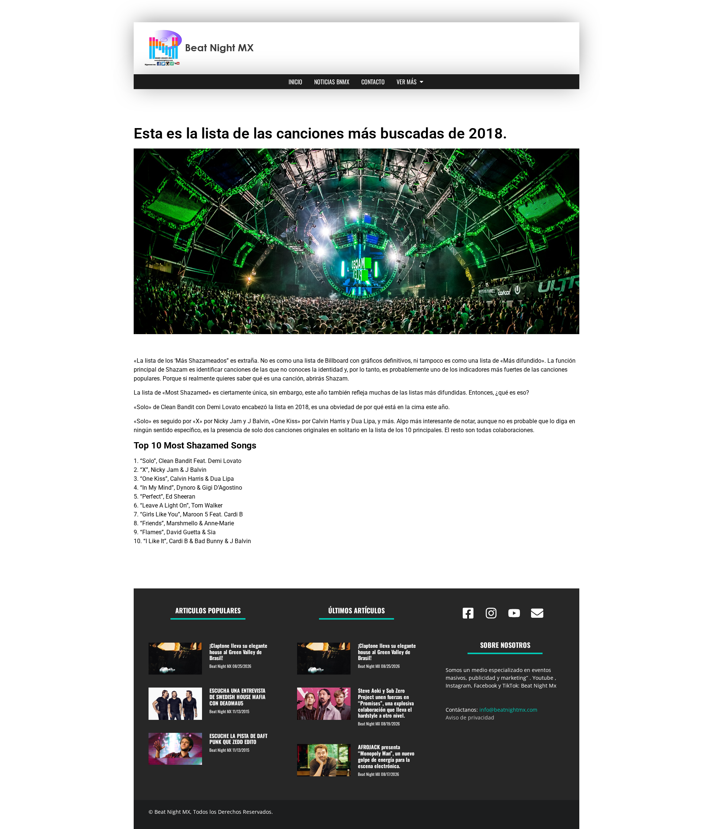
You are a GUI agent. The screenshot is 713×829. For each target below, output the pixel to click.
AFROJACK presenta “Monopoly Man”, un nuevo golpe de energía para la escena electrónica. (386, 756)
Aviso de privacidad (470, 717)
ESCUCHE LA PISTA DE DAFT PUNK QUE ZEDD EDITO (238, 739)
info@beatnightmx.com (508, 709)
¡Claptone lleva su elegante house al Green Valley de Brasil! (238, 652)
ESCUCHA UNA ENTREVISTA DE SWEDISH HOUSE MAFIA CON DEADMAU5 (237, 696)
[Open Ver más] (421, 81)
